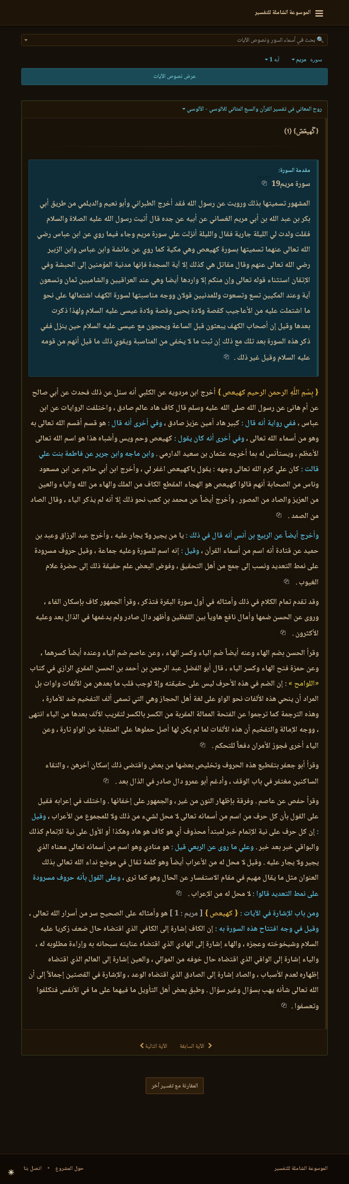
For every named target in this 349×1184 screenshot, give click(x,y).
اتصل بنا (32, 1168)
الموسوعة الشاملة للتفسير (301, 1168)
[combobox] (174, 40)
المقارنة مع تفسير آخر (175, 1086)
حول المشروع (69, 1168)
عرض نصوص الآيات (174, 76)
